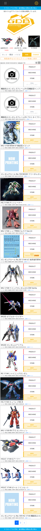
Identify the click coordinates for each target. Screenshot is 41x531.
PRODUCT (32, 67)
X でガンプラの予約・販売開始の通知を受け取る (20, 8)
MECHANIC (32, 73)
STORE (32, 78)
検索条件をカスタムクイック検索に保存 (20, 58)
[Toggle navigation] (5, 3)
